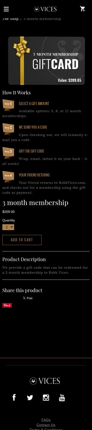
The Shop (10, 18)
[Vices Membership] (46, 9)
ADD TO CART (22, 239)
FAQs (46, 420)
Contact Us (46, 425)
